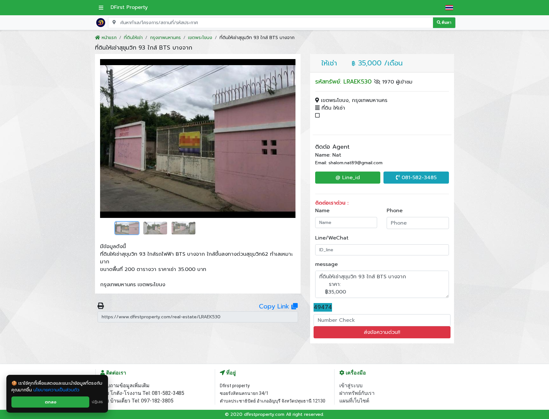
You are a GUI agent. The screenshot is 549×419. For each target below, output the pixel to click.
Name (322, 210)
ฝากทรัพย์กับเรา (357, 393)
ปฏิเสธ (97, 402)
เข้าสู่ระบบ (351, 385)
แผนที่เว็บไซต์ (354, 401)
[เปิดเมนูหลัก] (101, 7)
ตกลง (50, 402)
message (326, 264)
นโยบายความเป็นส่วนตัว (56, 390)
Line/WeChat (332, 238)
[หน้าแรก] (100, 22)
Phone (395, 210)
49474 (323, 307)
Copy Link (275, 306)
